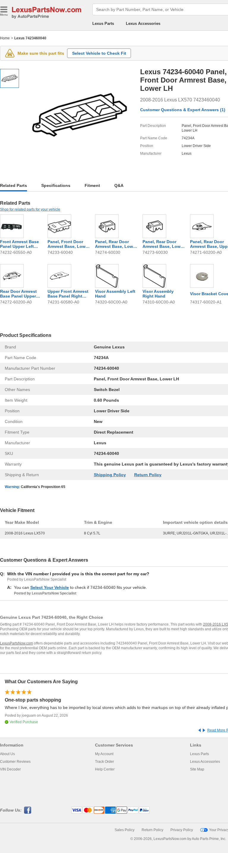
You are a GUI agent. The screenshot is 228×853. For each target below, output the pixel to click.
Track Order (104, 762)
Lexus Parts (103, 23)
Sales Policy (124, 830)
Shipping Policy (110, 474)
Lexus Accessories (143, 23)
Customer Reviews (15, 762)
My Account (104, 754)
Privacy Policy (181, 830)
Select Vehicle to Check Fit (99, 53)
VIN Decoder (10, 769)
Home (5, 38)
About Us (7, 754)
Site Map (197, 769)
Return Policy (148, 474)
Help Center (105, 769)
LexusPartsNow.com (16, 643)
